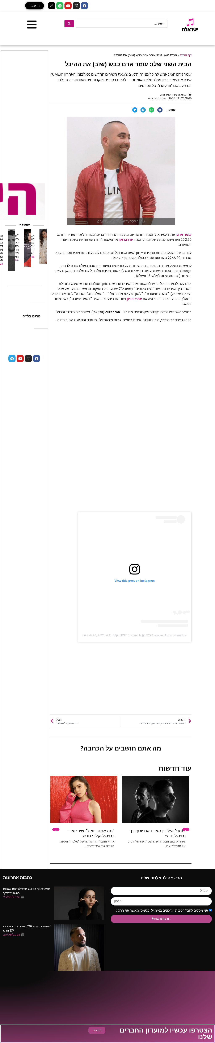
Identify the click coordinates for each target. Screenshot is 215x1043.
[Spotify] (59, 5)
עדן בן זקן (126, 240)
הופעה (176, 94)
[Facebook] (84, 5)
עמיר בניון (134, 299)
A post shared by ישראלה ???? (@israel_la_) (157, 635)
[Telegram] (12, 358)
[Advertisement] (120, 680)
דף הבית (185, 55)
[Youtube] (68, 5)
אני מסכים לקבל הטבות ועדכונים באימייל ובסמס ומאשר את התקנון (161, 910)
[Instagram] (76, 5)
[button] (34, 5)
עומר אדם (165, 94)
